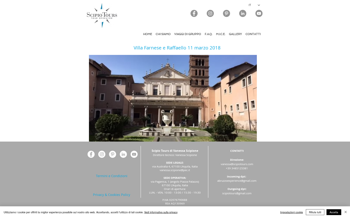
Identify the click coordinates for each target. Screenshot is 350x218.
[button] (173, 98)
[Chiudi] (345, 212)
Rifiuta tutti (315, 212)
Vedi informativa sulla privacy (161, 212)
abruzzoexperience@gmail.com (236, 180)
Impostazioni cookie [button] (291, 212)
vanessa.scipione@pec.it (175, 170)
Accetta (334, 212)
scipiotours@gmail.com (237, 193)
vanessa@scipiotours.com (237, 164)
